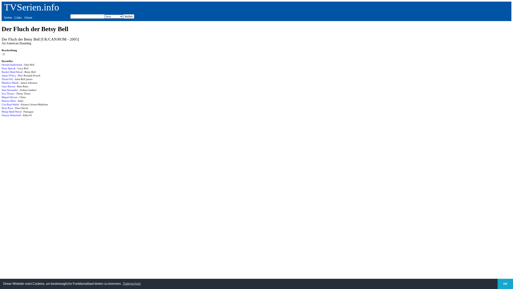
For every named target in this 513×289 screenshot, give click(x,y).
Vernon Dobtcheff (11, 115)
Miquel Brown (9, 97)
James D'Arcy (9, 75)
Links (18, 17)
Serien (8, 17)
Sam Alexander (10, 90)
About (28, 17)
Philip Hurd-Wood (11, 111)
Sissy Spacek (9, 68)
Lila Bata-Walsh (10, 104)
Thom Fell (7, 79)
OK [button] (505, 283)
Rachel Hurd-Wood (12, 71)
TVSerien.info (31, 7)
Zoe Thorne (8, 93)
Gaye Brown (8, 86)
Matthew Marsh (10, 82)
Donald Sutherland (12, 64)
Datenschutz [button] (132, 283)
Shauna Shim (9, 100)
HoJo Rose (7, 108)
